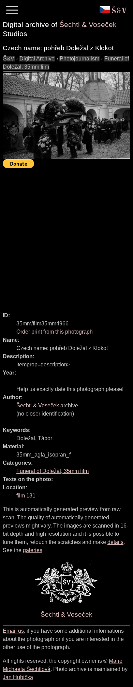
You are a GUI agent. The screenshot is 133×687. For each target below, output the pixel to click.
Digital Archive (37, 58)
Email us (13, 631)
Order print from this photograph (54, 332)
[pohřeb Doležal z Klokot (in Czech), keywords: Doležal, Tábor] (66, 115)
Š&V (8, 58)
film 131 (25, 496)
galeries (32, 550)
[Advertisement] (66, 237)
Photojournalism (79, 58)
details (115, 542)
